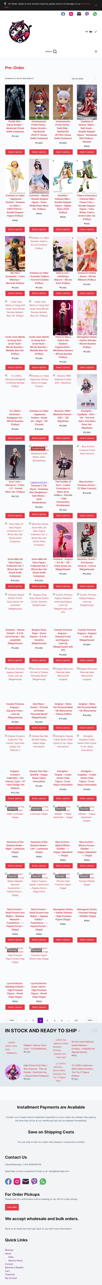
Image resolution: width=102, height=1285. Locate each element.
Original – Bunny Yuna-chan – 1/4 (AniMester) (35, 1047)
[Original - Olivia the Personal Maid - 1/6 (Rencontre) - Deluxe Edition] (63, 684)
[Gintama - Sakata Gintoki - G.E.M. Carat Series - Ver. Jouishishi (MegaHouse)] (15, 610)
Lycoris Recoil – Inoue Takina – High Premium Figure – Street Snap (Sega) (39, 990)
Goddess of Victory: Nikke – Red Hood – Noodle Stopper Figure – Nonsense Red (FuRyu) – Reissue (87, 131)
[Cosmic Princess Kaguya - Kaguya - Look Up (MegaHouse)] (87, 610)
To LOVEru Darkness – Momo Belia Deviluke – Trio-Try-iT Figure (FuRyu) (83, 1070)
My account (11, 1278)
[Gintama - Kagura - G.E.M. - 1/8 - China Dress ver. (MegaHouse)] (63, 540)
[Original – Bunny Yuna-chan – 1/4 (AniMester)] (13, 1048)
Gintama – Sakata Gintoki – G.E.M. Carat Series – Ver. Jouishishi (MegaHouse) (15, 636)
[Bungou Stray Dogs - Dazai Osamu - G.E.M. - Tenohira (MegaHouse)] (39, 610)
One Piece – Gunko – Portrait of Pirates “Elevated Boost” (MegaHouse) (39, 711)
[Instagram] (71, 14)
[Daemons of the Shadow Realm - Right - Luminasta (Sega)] (15, 822)
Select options (15, 152)
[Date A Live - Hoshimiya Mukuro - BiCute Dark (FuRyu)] (63, 253)
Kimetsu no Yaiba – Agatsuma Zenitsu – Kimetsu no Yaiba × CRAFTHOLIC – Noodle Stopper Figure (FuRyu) (15, 205)
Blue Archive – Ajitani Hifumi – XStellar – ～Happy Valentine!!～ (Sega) (63, 849)
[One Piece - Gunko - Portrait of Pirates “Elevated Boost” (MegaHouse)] (39, 684)
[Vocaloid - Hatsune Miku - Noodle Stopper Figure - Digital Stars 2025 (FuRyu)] (63, 176)
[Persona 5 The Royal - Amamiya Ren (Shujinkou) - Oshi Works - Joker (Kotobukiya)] (39, 462)
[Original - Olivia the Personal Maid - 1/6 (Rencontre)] (87, 684)
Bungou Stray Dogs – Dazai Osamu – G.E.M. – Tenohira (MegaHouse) (39, 636)
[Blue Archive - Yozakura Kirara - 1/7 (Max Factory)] (87, 462)
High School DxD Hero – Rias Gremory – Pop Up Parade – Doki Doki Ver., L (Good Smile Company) (36, 1070)
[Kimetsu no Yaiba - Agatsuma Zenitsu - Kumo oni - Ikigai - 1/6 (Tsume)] (39, 391)
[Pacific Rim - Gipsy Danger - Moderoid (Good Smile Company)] (15, 102)
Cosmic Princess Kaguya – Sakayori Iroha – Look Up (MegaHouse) (15, 711)
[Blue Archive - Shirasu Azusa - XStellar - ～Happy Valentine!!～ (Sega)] (87, 822)
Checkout (10, 1274)
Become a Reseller (14, 1267)
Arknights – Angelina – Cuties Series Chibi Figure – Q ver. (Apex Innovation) (87, 778)
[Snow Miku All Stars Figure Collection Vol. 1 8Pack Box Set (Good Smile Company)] (15, 540)
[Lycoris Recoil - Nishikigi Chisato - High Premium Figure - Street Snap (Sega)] (15, 964)
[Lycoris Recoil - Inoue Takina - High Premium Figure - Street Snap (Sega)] (39, 964)
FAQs (10, 1257)
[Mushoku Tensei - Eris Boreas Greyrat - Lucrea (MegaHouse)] (87, 540)
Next (90, 1020)
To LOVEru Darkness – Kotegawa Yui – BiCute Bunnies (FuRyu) (15, 418)
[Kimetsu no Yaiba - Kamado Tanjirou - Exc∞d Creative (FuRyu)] (39, 253)
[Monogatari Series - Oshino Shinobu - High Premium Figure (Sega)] (63, 890)
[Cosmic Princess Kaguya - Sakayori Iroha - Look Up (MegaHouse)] (15, 684)
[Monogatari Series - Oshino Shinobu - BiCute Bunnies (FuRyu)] (87, 317)
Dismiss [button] (96, 5)
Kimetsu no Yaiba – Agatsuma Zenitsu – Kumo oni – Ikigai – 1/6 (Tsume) (39, 418)
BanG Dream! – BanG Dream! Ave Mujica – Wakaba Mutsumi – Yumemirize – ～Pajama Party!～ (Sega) (15, 919)
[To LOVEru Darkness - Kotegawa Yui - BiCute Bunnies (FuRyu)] (15, 391)
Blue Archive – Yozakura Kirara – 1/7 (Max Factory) (87, 485)
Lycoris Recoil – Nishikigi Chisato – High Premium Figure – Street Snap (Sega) (15, 990)
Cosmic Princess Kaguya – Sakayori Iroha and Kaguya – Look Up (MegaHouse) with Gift (63, 639)
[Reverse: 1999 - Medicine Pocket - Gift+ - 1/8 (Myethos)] (63, 391)
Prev (12, 1020)
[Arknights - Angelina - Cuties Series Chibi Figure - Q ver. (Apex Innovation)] (87, 752)
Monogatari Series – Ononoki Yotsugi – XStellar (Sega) (87, 912)
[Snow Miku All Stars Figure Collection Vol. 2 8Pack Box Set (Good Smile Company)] (39, 540)
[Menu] (96, 32)
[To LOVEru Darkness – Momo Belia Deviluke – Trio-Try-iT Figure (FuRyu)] (61, 1072)
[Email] (79, 14)
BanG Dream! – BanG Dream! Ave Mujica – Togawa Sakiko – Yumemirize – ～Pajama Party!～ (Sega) (39, 919)
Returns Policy (15, 1260)
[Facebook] (63, 14)
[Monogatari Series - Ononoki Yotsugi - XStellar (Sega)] (87, 890)
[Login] (96, 51)
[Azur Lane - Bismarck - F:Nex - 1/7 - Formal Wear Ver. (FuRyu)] (15, 462)
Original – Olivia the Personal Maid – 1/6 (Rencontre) (87, 707)
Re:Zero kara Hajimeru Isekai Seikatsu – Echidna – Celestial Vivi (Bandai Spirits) (83, 1046)
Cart (7, 1271)
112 (76, 1020)
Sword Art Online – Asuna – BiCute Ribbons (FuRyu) (87, 276)
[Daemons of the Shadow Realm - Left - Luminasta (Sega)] (39, 822)
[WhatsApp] (95, 14)
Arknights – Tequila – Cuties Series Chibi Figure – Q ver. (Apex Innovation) (63, 778)
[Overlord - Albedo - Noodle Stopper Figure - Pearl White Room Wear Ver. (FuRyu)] (39, 176)
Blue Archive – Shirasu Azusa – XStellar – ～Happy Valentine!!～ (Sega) (86, 849)
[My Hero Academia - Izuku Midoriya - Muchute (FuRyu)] (15, 253)
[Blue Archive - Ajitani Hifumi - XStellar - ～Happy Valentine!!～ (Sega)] (63, 822)
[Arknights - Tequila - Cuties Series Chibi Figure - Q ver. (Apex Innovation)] (63, 752)
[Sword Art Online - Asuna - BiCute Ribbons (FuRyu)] (87, 253)
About (8, 1253)
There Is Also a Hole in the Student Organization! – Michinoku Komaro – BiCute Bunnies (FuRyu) (63, 347)
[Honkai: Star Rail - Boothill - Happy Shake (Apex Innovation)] (39, 752)
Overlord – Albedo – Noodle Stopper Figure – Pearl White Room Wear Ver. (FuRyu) (39, 202)
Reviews (9, 1250)
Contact (9, 1264)
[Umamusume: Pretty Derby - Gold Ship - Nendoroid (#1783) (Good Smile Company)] (63, 102)
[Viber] (87, 14)
